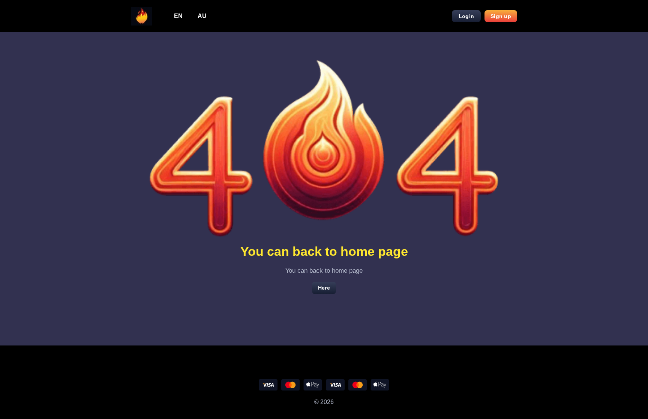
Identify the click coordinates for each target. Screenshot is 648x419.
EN (178, 16)
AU (202, 16)
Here (324, 288)
